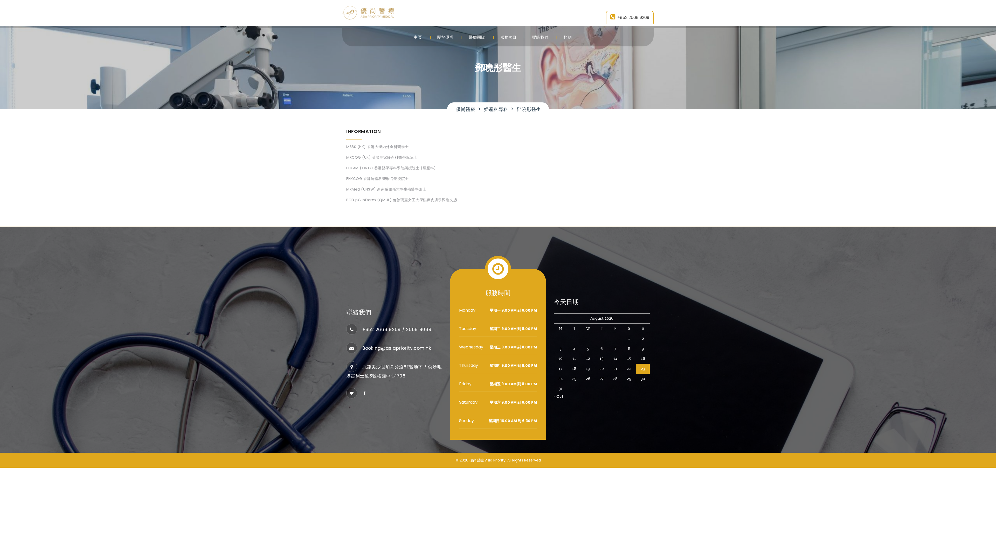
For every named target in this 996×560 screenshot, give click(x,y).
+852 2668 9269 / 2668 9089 (397, 329)
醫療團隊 (477, 37)
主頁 (418, 37)
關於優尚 (445, 37)
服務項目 (509, 37)
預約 (568, 37)
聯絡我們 (540, 37)
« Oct (558, 396)
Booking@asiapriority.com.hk (396, 348)
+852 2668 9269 (633, 17)
